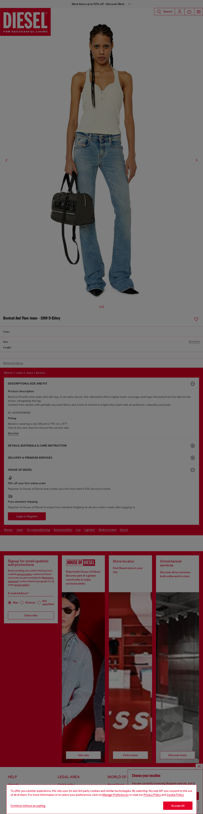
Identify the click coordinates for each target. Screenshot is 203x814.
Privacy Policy (152, 794)
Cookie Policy (175, 794)
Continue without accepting (28, 805)
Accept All (177, 805)
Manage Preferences (115, 794)
